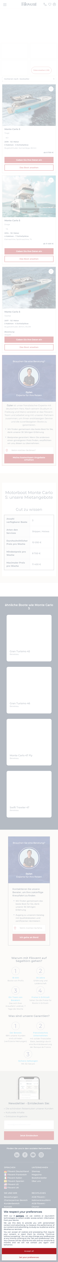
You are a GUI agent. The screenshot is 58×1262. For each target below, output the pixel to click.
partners (20, 1216)
